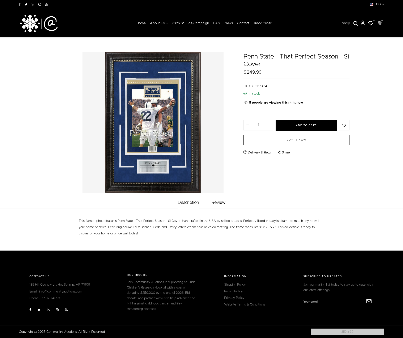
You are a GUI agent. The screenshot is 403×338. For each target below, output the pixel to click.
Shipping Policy (235, 284)
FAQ (216, 23)
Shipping (249, 112)
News (229, 23)
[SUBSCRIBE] (369, 301)
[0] (370, 24)
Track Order (263, 23)
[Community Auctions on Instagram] (39, 4)
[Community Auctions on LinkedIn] (33, 4)
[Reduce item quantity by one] (248, 125)
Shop (346, 23)
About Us (157, 23)
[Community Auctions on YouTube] (46, 4)
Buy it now (296, 140)
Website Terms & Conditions (244, 304)
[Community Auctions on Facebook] (20, 4)
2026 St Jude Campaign (190, 23)
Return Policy (233, 291)
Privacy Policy (234, 297)
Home (141, 23)
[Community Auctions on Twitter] (26, 4)
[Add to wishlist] (344, 125)
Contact (243, 23)
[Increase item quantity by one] (269, 125)
